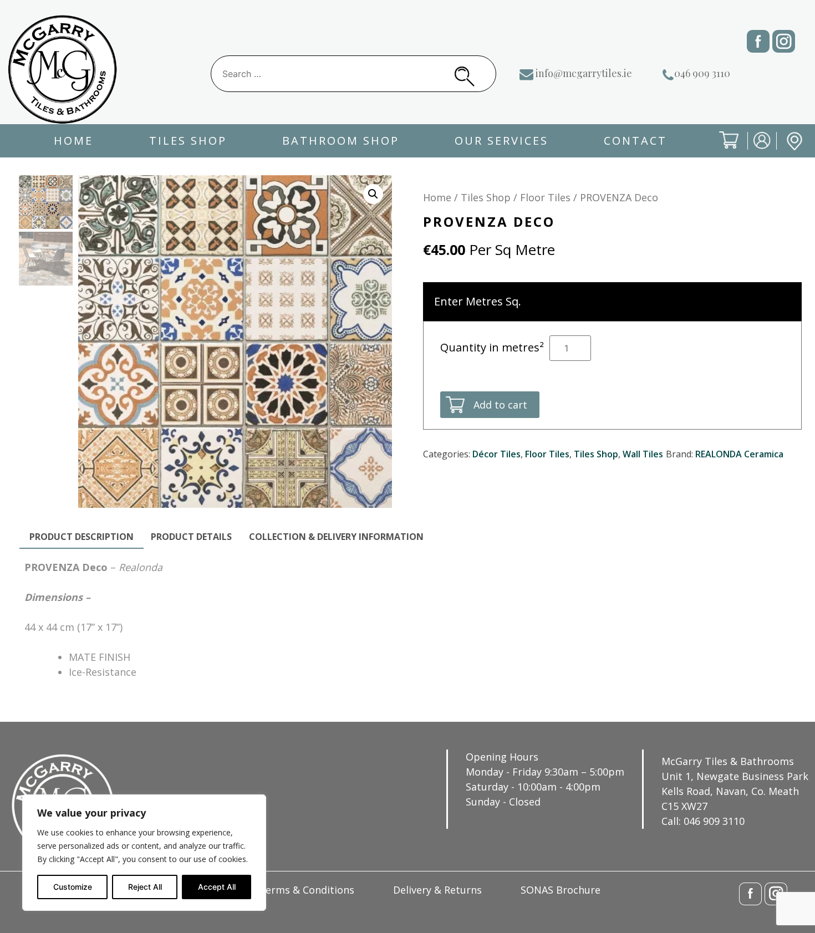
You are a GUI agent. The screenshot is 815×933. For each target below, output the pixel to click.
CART (720, 149)
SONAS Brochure (560, 889)
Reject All (145, 886)
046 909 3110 (702, 73)
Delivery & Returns (437, 889)
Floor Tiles (545, 197)
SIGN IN (754, 149)
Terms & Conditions (306, 889)
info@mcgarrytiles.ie (584, 73)
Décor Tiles (496, 454)
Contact (635, 140)
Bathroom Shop (340, 140)
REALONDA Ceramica (739, 454)
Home (73, 140)
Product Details (191, 537)
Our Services (501, 140)
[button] (373, 194)
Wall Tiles (643, 454)
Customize (72, 886)
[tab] (81, 537)
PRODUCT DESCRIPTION (81, 537)
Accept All (217, 886)
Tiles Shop (188, 140)
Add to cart (500, 404)
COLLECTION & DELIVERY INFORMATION (336, 537)
